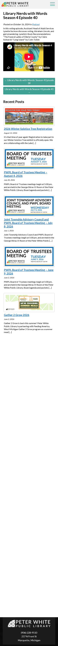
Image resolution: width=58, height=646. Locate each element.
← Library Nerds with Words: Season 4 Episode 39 (29, 82)
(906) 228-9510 (29, 632)
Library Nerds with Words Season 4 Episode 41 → (29, 90)
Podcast (36, 24)
